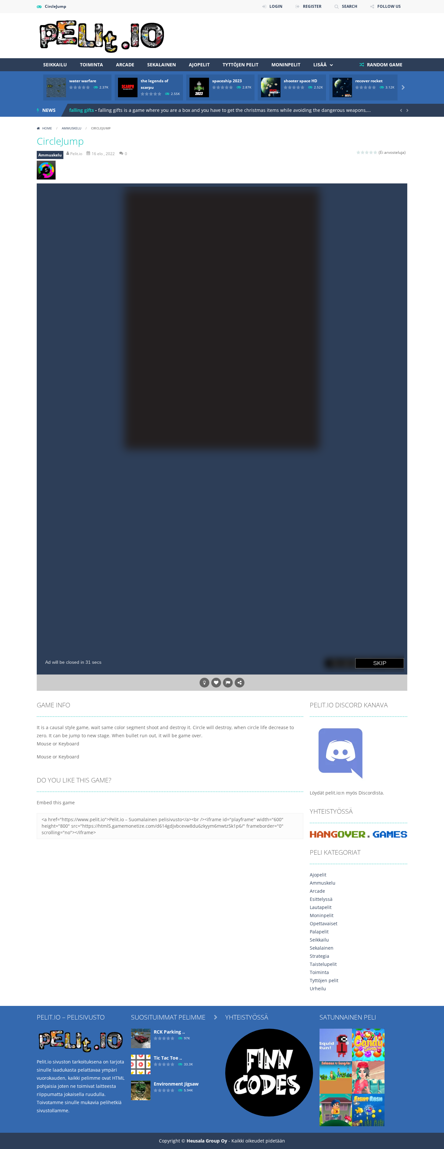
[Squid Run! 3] (336, 1044)
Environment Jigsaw (176, 1084)
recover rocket (369, 81)
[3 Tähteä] (367, 152)
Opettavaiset (323, 923)
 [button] (228, 683)
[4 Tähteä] (371, 152)
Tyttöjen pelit (240, 64)
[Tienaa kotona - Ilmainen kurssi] (269, 1072)
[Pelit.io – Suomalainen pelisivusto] (102, 35)
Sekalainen (161, 64)
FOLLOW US (389, 6)
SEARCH (349, 6)
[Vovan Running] (336, 1109)
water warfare (82, 81)
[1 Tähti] (359, 152)
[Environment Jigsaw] (140, 1090)
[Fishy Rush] (368, 1109)
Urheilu (318, 988)
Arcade (125, 64)
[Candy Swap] (368, 1044)
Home (47, 128)
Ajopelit (199, 64)
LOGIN (275, 6)
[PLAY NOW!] (56, 87)
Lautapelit (321, 907)
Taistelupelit (323, 964)
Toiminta (91, 64)
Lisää (320, 64)
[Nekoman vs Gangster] (336, 1077)
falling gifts (81, 110)
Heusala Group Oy (207, 1141)
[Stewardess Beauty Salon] (368, 1077)
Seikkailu (55, 64)
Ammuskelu (71, 128)
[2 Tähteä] (363, 152)
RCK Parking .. (169, 1032)
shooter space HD (300, 81)
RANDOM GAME (384, 64)
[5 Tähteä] (375, 152)
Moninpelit (285, 64)
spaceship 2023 (227, 81)
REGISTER (312, 6)
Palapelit (319, 932)
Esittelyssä (321, 899)
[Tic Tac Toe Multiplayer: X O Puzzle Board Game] (140, 1064)
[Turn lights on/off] (204, 683)
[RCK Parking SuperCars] (140, 1038)
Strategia (319, 956)
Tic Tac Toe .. (168, 1058)
